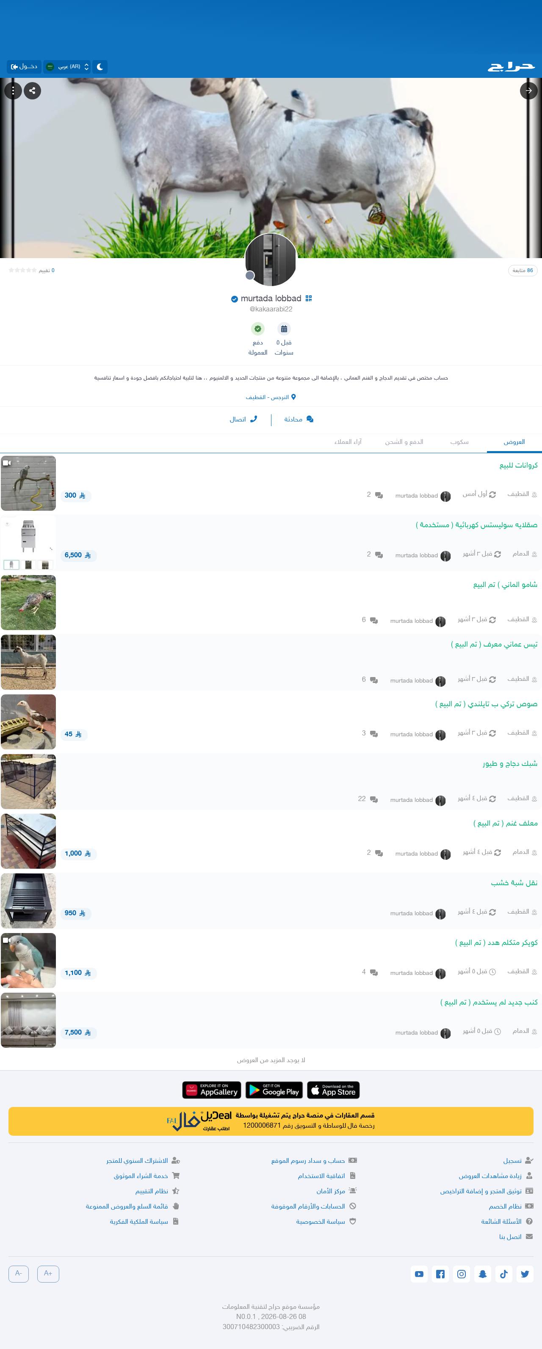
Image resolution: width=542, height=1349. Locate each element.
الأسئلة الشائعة (501, 1222)
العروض (514, 442)
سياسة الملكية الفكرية (139, 1222)
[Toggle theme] (100, 67)
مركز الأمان (331, 1192)
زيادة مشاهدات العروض (490, 1177)
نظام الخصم (505, 1207)
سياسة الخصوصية (320, 1222)
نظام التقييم (152, 1192)
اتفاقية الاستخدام (321, 1177)
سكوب (460, 442)
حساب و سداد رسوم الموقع (308, 1161)
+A (48, 1274)
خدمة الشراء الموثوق (141, 1177)
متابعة (523, 271)
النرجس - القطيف (267, 397)
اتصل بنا (510, 1237)
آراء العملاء (348, 442)
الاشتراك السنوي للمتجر (137, 1161)
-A (18, 1274)
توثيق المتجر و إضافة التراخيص (481, 1192)
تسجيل (512, 1161)
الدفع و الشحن (404, 442)
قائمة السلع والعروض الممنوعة (127, 1207)
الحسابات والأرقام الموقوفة (308, 1207)
